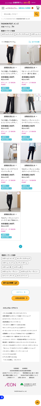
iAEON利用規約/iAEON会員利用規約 (20, 371)
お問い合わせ (22, 377)
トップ (3, 19)
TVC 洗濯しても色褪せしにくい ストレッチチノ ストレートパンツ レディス (10, 73)
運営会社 (31, 377)
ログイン (20, 292)
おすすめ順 (35, 42)
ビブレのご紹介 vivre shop (10, 357)
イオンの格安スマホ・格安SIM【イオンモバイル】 (16, 336)
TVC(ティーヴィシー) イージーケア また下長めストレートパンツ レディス (10, 220)
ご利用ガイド (11, 377)
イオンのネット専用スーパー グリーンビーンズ (15, 351)
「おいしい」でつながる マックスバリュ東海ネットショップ (19, 348)
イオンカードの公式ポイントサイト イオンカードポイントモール (20, 345)
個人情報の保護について (10, 375)
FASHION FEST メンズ (23, 19)
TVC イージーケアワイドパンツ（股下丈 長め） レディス (30, 73)
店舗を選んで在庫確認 (25, 8)
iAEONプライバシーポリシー (11, 373)
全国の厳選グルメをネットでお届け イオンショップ (17, 316)
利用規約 (16, 368)
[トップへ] (37, 402)
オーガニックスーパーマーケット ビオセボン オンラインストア (20, 330)
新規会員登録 (20, 298)
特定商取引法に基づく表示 (30, 373)
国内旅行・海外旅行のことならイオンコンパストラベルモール (19, 342)
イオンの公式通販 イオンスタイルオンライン (15, 313)
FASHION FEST (10, 19)
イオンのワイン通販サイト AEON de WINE (14, 325)
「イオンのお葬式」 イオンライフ (12, 360)
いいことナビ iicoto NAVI (9, 354)
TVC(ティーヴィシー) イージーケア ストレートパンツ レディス (31, 122)
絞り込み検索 (8, 283)
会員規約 (24, 368)
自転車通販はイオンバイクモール (12, 322)
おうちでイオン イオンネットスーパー (13, 319)
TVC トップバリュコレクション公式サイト (14, 327)
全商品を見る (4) (29, 67)
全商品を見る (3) (9, 67)
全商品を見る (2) (9, 116)
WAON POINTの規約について (29, 375)
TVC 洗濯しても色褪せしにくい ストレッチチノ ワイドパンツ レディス (10, 122)
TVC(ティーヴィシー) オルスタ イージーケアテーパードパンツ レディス (31, 171)
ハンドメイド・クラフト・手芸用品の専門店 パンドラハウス (19, 339)
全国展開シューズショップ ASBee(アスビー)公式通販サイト (19, 333)
